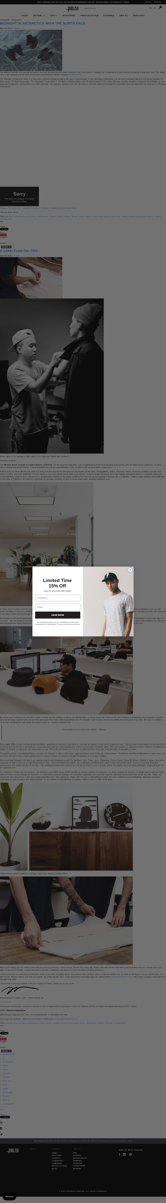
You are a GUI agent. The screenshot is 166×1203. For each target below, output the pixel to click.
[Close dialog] (130, 570)
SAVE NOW (57, 615)
